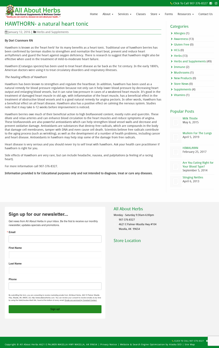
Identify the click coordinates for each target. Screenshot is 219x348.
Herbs (178, 56)
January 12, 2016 (19, 32)
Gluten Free (181, 44)
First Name (15, 248)
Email (12, 232)
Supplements (182, 89)
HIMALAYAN (190, 148)
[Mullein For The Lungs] (175, 137)
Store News (181, 84)
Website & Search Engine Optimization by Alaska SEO (151, 344)
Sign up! (55, 309)
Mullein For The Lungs (197, 133)
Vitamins (179, 95)
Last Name (15, 263)
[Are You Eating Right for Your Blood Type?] (175, 166)
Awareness (181, 39)
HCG (177, 50)
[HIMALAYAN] (175, 152)
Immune (179, 67)
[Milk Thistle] (175, 122)
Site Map (190, 344)
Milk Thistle (190, 118)
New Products (183, 78)
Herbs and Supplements (53, 32)
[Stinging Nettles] (175, 181)
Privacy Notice (108, 344)
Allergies (179, 33)
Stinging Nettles (193, 177)
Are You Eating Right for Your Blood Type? (198, 164)
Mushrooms (182, 72)
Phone (13, 279)
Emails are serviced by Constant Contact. (81, 300)
